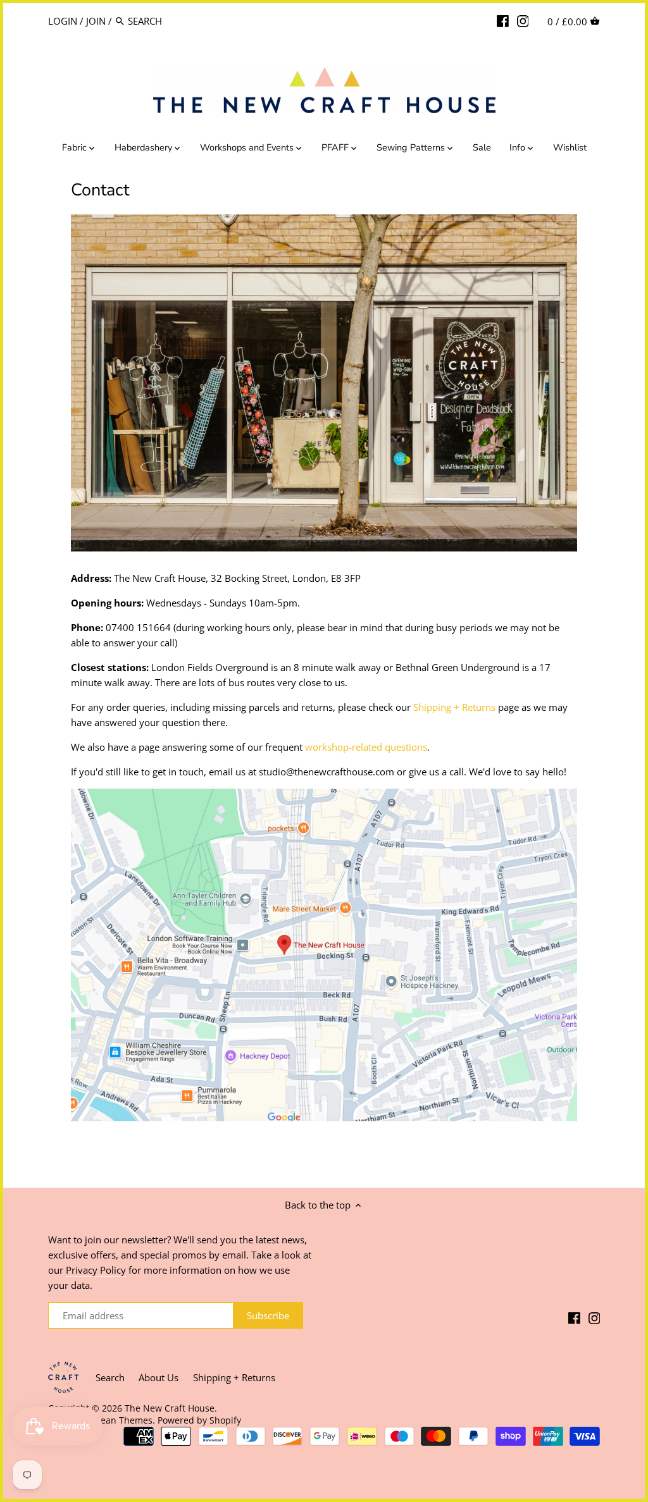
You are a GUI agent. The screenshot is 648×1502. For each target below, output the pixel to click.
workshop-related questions (366, 747)
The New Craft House (170, 1408)
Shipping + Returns (454, 707)
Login (62, 21)
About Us (158, 1377)
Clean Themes (122, 1420)
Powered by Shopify (199, 1420)
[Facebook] (503, 20)
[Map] (324, 1117)
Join (96, 21)
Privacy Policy (96, 1270)
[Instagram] (523, 20)
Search (110, 1377)
